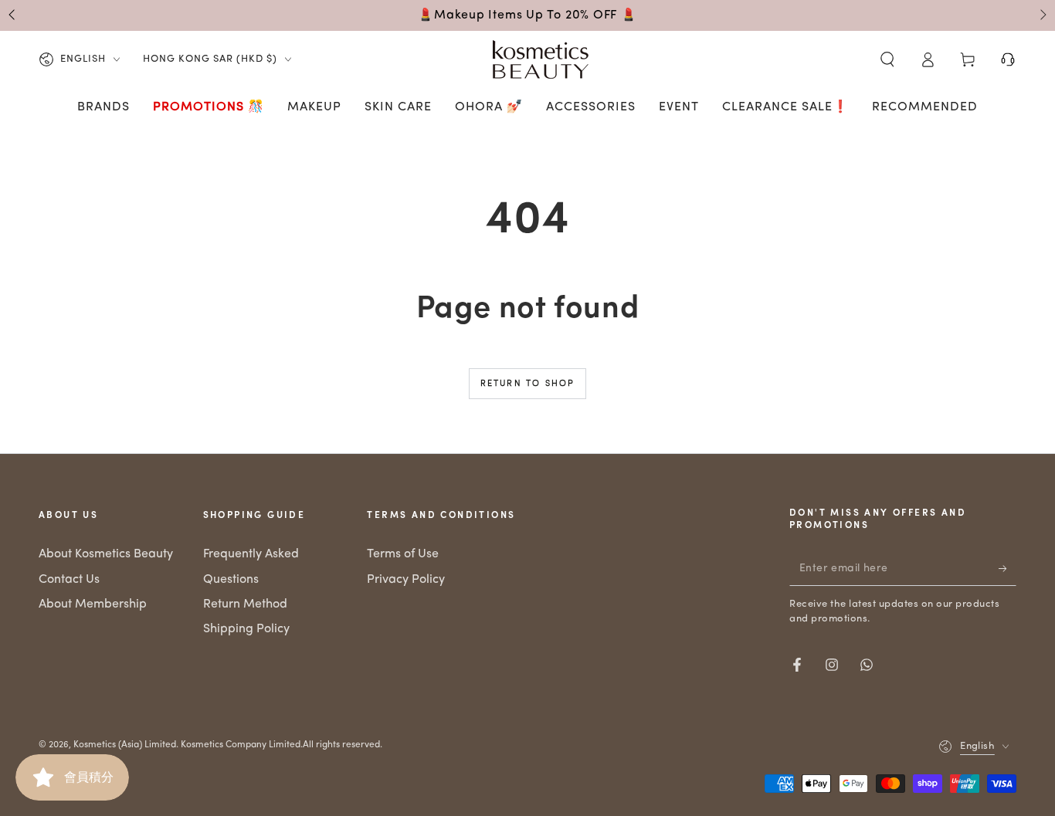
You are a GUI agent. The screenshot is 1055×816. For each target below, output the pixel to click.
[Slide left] (13, 15)
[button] (887, 59)
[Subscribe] (1007, 568)
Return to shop (527, 384)
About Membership (93, 604)
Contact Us (69, 580)
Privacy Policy (406, 580)
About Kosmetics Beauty (106, 554)
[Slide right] (1042, 15)
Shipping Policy (246, 629)
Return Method (245, 604)
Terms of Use (403, 554)
